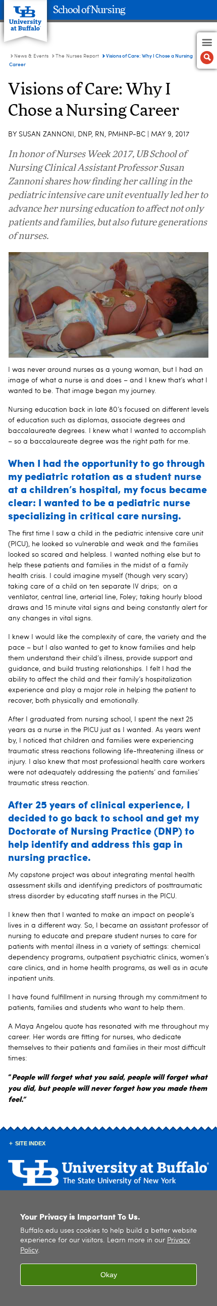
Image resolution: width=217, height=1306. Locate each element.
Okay (108, 1275)
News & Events (31, 56)
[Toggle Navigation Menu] (207, 50)
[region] (108, 1248)
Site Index (30, 1143)
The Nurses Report (77, 56)
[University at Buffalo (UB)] (25, 15)
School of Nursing (89, 10)
